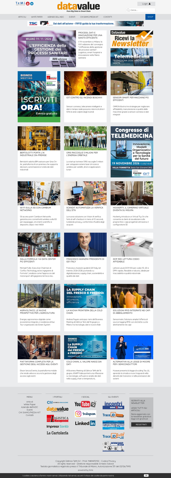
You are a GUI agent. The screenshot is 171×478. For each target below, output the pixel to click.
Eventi (72, 17)
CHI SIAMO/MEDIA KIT (89, 17)
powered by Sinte (85, 470)
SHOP (150, 16)
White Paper (36, 17)
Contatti (107, 17)
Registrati (141, 424)
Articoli (22, 17)
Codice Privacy (108, 461)
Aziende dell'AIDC (56, 17)
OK (146, 475)
